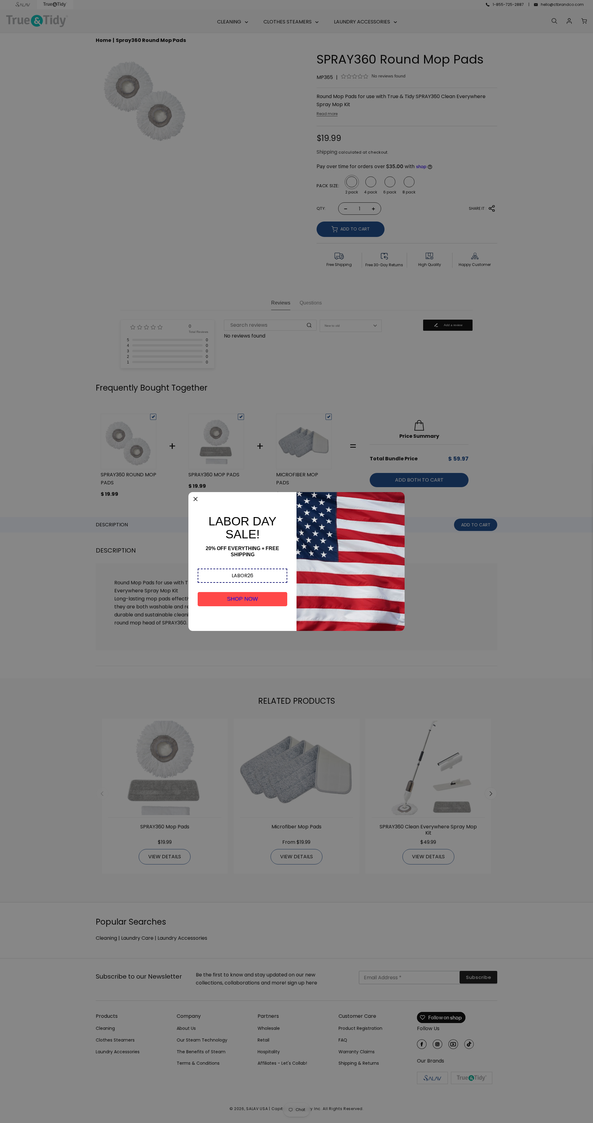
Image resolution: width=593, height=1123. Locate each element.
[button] (242, 576)
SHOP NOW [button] (242, 599)
